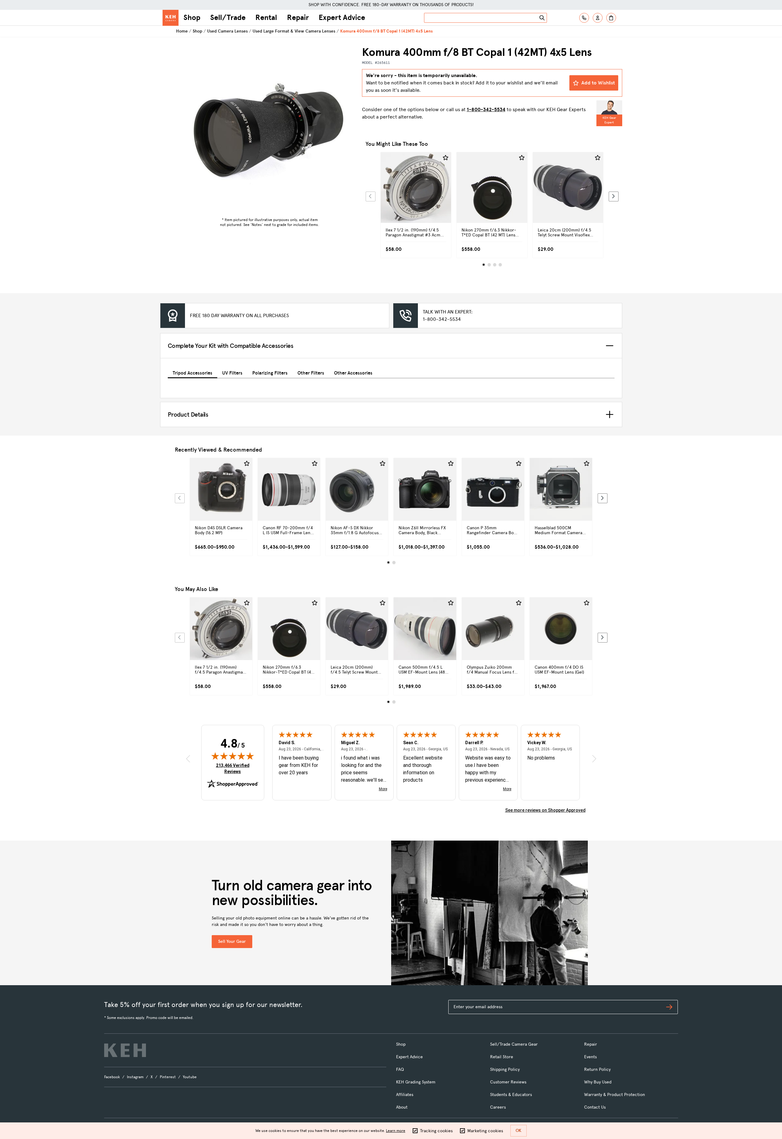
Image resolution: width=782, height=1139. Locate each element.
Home (182, 31)
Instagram (135, 1077)
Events (590, 1056)
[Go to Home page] (171, 18)
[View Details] (416, 194)
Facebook (112, 1077)
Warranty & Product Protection (614, 1094)
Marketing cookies (485, 1130)
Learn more (395, 1131)
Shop (191, 17)
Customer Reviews (508, 1082)
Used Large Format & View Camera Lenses (294, 31)
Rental (266, 17)
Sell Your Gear (232, 941)
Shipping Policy (505, 1069)
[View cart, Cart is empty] (611, 18)
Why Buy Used (597, 1082)
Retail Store (501, 1056)
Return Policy (597, 1069)
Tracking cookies (436, 1130)
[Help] (584, 18)
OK (518, 1130)
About (401, 1107)
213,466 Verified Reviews (234, 768)
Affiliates (404, 1094)
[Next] (614, 196)
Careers (498, 1107)
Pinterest (168, 1077)
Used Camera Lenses (227, 31)
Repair (298, 17)
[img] (232, 756)
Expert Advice (342, 17)
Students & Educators (511, 1094)
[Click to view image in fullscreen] (270, 130)
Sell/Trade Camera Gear (514, 1044)
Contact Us (595, 1107)
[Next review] (594, 759)
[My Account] (598, 18)
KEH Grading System (415, 1082)
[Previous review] (188, 759)
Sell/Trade (228, 17)
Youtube (190, 1077)
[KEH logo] (125, 1050)
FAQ (400, 1069)
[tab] (192, 372)
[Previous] (370, 196)
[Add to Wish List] (445, 158)
